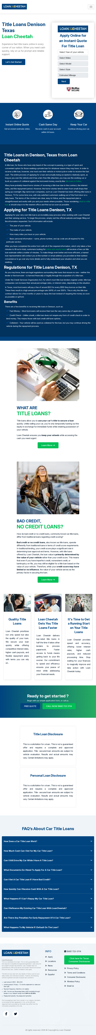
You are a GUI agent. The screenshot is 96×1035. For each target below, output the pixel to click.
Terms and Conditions (76, 973)
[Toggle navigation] (91, 6)
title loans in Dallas (73, 181)
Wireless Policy (73, 981)
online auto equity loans (56, 249)
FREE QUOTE (30, 706)
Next (64, 81)
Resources (52, 970)
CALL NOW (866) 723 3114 (59, 706)
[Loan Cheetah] (14, 7)
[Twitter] (15, 1014)
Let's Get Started (14, 62)
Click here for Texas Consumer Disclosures (79, 960)
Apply (50, 957)
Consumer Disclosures (76, 977)
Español (51, 974)
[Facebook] (6, 1014)
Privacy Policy (73, 968)
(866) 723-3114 (73, 951)
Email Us (70, 986)
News (50, 966)
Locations (52, 961)
